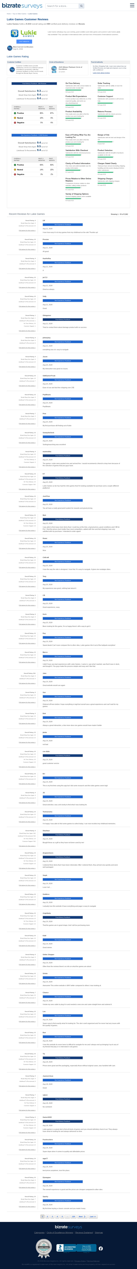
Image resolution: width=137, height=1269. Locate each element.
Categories (39, 1232)
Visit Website (24, 41)
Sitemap (99, 1232)
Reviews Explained (84, 1232)
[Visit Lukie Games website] (24, 33)
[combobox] (64, 6)
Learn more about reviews (101, 73)
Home (9, 14)
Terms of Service (93, 1261)
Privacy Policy (80, 1261)
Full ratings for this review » (27, 230)
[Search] (81, 6)
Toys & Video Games (19, 14)
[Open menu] (132, 5)
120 (73, 1217)
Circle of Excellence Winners (60, 1232)
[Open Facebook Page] (101, 1248)
